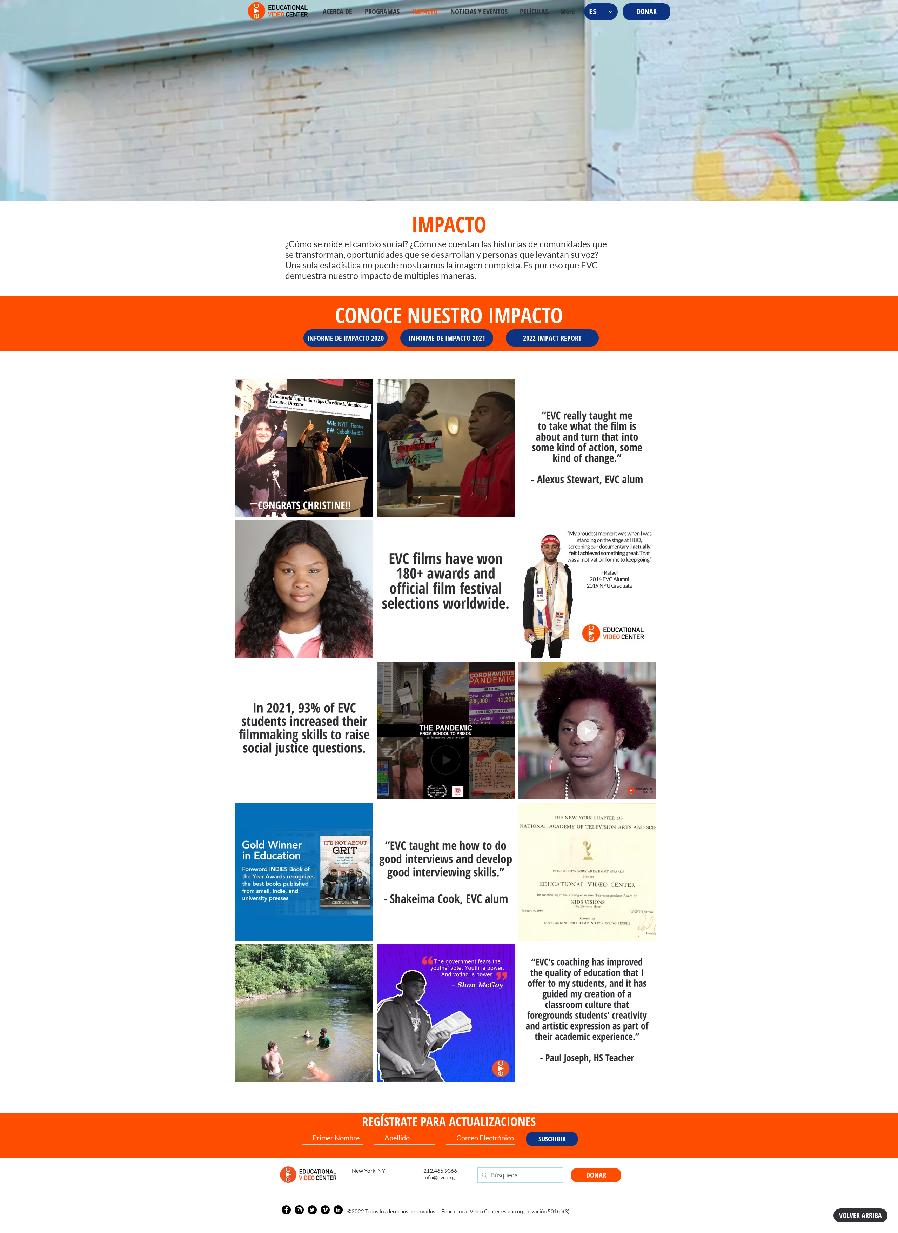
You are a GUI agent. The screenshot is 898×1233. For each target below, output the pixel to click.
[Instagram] (299, 1209)
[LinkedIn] (338, 1209)
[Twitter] (312, 1209)
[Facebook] (286, 1209)
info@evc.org (439, 1177)
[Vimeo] (325, 1209)
